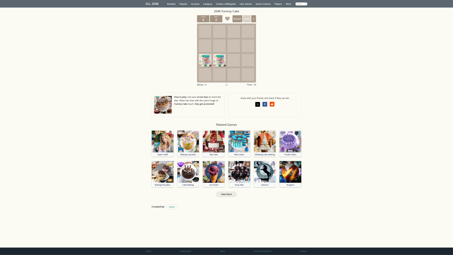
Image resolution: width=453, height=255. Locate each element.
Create (226, 3)
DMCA (222, 251)
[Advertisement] (172, 50)
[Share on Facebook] (264, 104)
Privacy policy (185, 251)
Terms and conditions (262, 251)
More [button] (288, 3)
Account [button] (195, 3)
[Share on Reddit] (272, 104)
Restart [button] (237, 18)
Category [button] (207, 3)
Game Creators (263, 3)
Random (171, 3)
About (148, 251)
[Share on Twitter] (257, 104)
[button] (253, 18)
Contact (303, 251)
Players (278, 3)
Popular (183, 3)
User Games (246, 3)
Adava (172, 207)
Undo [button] (247, 18)
